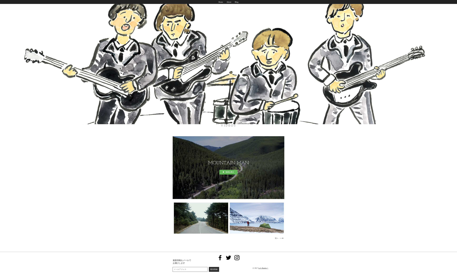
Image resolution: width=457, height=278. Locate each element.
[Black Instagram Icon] (236, 257)
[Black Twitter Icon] (228, 257)
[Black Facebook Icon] (220, 257)
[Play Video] (201, 218)
